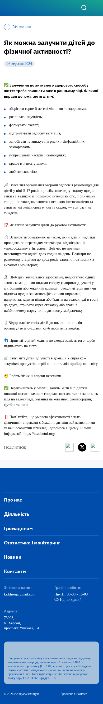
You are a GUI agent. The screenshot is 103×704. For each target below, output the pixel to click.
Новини (12, 557)
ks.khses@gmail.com (19, 594)
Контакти (15, 571)
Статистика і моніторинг (32, 543)
